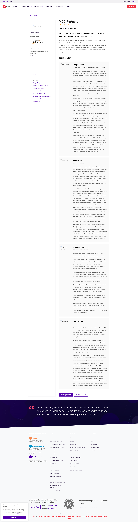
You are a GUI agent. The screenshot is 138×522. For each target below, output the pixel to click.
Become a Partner (81, 395)
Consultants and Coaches (76, 470)
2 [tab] (70, 422)
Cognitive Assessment (55, 454)
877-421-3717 (52, 508)
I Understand (14, 517)
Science (68, 6)
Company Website (34, 32)
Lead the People (73, 460)
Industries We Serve (74, 463)
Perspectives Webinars (75, 457)
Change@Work (94, 444)
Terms (33, 516)
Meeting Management (55, 470)
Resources (59, 6)
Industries (49, 6)
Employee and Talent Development (58, 490)
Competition (73, 467)
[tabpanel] (69, 413)
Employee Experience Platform (57, 447)
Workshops (72, 454)
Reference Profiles (74, 450)
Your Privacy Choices (96, 516)
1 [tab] (68, 422)
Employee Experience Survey (56, 460)
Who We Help (38, 6)
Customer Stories (95, 447)
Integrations (73, 444)
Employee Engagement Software (57, 444)
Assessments (26, 6)
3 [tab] (71, 422)
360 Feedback (53, 463)
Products (15, 6)
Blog (71, 438)
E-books (72, 441)
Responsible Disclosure (82, 516)
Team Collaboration (54, 473)
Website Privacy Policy (43, 516)
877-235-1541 (53, 506)
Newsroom (93, 454)
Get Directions (33, 55)
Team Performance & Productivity (57, 482)
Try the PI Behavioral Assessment (88, 507)
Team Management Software (56, 441)
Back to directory (33, 15)
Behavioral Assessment (55, 450)
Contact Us (93, 450)
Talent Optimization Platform (37, 434)
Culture (92, 441)
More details (16, 513)
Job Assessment (53, 457)
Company (93, 434)
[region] (14, 512)
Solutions (52, 434)
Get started (131, 6)
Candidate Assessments (55, 438)
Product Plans (34, 507)
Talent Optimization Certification (77, 447)
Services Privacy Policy (58, 516)
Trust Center (70, 516)
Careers (92, 438)
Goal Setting (52, 467)
